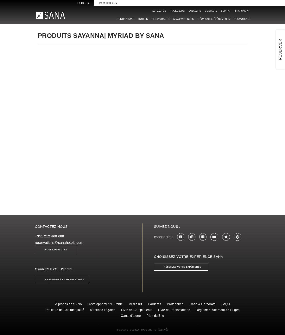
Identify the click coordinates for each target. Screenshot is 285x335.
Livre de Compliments (136, 310)
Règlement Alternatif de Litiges (217, 310)
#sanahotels (163, 237)
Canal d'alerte (131, 315)
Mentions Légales (102, 310)
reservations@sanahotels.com (59, 243)
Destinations (125, 19)
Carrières (154, 304)
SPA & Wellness (183, 19)
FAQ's (225, 304)
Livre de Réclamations (174, 310)
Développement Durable (105, 304)
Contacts (211, 11)
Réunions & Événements (214, 19)
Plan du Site (155, 315)
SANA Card (195, 11)
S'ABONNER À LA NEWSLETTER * (64, 279)
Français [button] (242, 11)
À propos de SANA (68, 304)
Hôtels (143, 19)
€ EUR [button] (226, 11)
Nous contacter (56, 249)
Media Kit (135, 304)
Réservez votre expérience (182, 267)
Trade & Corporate (202, 304)
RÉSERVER (280, 49)
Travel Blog (177, 11)
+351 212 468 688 (49, 236)
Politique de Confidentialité (65, 310)
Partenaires (175, 304)
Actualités (159, 11)
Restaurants (160, 19)
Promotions (242, 19)
